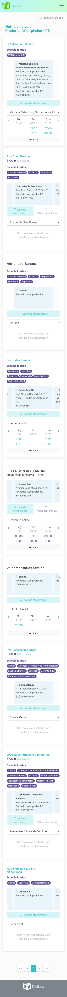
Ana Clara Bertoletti (19, 156)
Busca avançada (53, 17)
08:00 (33, 133)
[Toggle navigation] (61, 5)
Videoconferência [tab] (47, 213)
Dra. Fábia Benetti (18, 360)
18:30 (48, 439)
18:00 (19, 439)
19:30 (48, 444)
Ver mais (33, 139)
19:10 (19, 444)
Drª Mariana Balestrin (20, 44)
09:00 (19, 536)
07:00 (33, 128)
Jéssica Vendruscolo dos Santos (28, 754)
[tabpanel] (33, 79)
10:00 (19, 541)
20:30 (19, 625)
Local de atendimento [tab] (34, 103)
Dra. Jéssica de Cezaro (22, 649)
